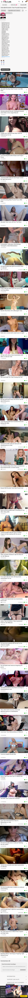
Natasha (3, 624)
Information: (11, 976)
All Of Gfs (4, 447)
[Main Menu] (1, 1)
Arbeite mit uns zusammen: (15, 982)
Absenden (23, 969)
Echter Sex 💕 (14, 4)
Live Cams (4, 4)
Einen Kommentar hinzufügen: (9, 964)
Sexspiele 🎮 (23, 4)
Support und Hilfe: (13, 979)
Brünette (4, 10)
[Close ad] (26, 986)
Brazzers (4, 469)
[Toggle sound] (7, 986)
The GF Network (5, 269)
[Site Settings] (26, 1)
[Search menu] (19, 1)
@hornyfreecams (6, 56)
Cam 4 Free (4, 823)
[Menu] (22, 1)
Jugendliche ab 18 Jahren (14, 10)
